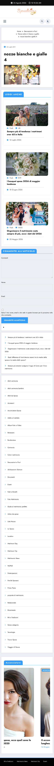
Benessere (11, 433)
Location (10, 536)
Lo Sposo (11, 529)
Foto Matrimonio (13, 499)
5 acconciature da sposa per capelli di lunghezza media (26, 742)
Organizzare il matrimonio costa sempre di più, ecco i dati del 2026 (24, 232)
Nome (3, 282)
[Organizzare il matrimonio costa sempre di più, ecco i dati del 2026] (27, 213)
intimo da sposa (13, 514)
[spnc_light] (48, 21)
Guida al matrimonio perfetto (17, 506)
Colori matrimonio (14, 455)
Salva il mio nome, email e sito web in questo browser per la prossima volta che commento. (27, 313)
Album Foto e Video (14, 425)
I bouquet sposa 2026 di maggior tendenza (23, 183)
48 (19, 128)
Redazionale (12, 603)
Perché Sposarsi (13, 580)
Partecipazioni (12, 573)
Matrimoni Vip (12, 551)
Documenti (11, 477)
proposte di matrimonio (15, 595)
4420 (20, 227)
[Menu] (5, 21)
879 (19, 178)
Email (3, 296)
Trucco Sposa (12, 640)
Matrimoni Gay (12, 543)
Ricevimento (12, 610)
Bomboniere (12, 440)
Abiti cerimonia (13, 381)
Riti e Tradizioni (13, 617)
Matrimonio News (13, 558)
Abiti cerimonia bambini (16, 388)
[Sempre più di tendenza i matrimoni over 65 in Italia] (27, 114)
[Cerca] (42, 21)
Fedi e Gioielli (12, 492)
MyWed (10, 566)
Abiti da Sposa (13, 396)
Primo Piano (12, 588)
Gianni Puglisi (25, 747)
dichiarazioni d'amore (15, 469)
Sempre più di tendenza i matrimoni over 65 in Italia (24, 133)
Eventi (10, 484)
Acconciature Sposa (14, 410)
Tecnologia (11, 632)
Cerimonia (11, 447)
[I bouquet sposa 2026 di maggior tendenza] (27, 164)
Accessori (11, 403)
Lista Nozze (11, 521)
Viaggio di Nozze (14, 647)
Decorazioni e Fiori (14, 462)
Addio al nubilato (13, 418)
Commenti (4, 258)
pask (11, 128)
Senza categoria (13, 625)
